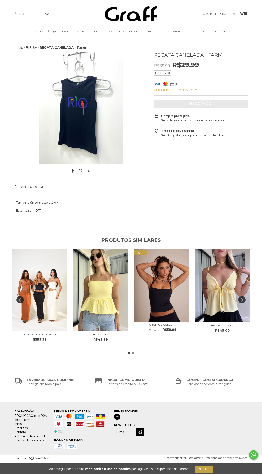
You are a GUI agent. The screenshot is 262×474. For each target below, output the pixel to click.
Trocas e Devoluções (210, 31)
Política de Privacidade (167, 31)
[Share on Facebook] (73, 170)
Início (98, 31)
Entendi (204, 469)
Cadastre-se (209, 14)
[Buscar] (47, 13)
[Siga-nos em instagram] (117, 417)
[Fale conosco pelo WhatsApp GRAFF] (253, 455)
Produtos (116, 31)
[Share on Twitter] (81, 170)
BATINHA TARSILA (222, 325)
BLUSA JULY (100, 334)
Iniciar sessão (227, 14)
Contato (136, 31)
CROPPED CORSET (161, 324)
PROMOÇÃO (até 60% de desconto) (61, 31)
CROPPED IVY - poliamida (39, 334)
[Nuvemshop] (32, 459)
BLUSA (31, 48)
